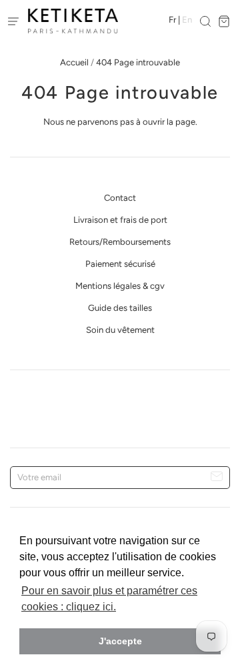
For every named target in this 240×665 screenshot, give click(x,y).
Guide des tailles (120, 308)
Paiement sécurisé (120, 264)
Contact (120, 198)
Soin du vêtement (120, 330)
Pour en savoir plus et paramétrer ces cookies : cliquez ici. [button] (109, 598)
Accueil (74, 62)
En (187, 20)
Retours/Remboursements (120, 242)
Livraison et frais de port (120, 220)
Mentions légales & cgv (120, 286)
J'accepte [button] (120, 641)
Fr (172, 20)
